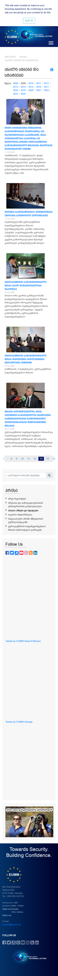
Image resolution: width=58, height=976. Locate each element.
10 (22, 458)
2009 (23, 83)
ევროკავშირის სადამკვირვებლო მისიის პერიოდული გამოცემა (27, 528)
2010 (30, 83)
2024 (23, 93)
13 (41, 458)
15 (54, 458)
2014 (23, 86)
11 (28, 458)
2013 (15, 86)
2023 (15, 93)
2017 (46, 86)
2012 (46, 83)
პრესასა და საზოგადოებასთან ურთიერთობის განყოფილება (25, 504)
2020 (30, 90)
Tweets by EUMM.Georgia (18, 721)
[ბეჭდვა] (51, 69)
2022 (46, 90)
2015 (30, 86)
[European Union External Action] (29, 956)
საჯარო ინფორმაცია (20, 514)
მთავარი (10, 56)
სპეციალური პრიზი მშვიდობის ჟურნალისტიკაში (25, 520)
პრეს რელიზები (17, 498)
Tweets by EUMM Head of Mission (23, 641)
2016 (38, 86)
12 (35, 458)
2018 (15, 90)
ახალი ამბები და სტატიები (21, 60)
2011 (38, 83)
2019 (23, 90)
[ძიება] (49, 475)
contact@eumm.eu (11, 924)
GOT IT (29, 20)
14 (47, 458)
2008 (15, 83)
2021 (38, 90)
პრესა (23, 56)
